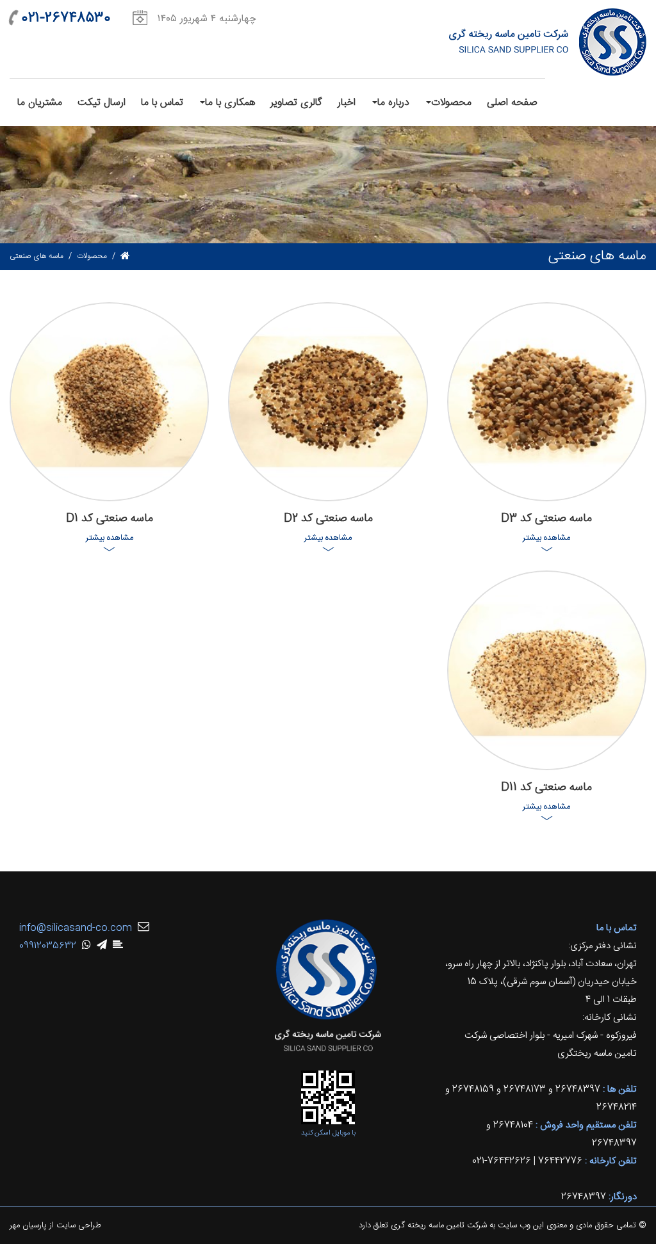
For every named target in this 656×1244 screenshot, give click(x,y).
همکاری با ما (230, 102)
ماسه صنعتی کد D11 (546, 787)
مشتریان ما (39, 102)
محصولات (451, 102)
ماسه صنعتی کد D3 (546, 518)
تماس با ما (162, 102)
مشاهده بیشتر (546, 538)
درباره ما (393, 102)
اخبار (347, 102)
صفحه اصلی (512, 102)
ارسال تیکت (102, 102)
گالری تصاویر (296, 102)
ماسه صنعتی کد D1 (109, 518)
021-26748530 (66, 18)
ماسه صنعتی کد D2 (328, 518)
